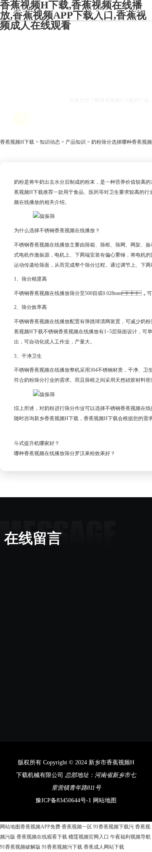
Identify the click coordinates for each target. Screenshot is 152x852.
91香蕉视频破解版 (20, 847)
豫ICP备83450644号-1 (63, 800)
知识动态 (50, 142)
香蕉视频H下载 (17, 142)
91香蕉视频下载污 (113, 827)
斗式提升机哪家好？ (37, 443)
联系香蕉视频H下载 (53, 32)
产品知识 (60, 11)
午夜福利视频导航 (130, 837)
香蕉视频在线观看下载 (41, 837)
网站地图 (105, 800)
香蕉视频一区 (77, 827)
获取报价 (38, 118)
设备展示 (21, 11)
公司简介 (137, 11)
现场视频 (98, 11)
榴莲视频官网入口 (88, 837)
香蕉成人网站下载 (104, 847)
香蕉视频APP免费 (40, 827)
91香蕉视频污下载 (62, 847)
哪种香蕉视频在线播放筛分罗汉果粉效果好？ (64, 453)
